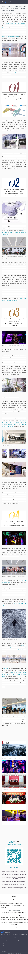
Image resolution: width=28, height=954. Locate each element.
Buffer (18, 898)
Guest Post (3, 951)
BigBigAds (3, 945)
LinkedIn (23, 898)
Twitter (2, 898)
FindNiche (3, 946)
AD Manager (17, 943)
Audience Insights (19, 945)
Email (15, 898)
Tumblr (10, 898)
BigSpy (2, 943)
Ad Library (17, 946)
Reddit (6, 898)
